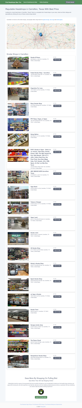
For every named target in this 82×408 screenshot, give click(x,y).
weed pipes (59, 19)
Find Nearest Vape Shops (26, 404)
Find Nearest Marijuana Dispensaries (53, 404)
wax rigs (52, 19)
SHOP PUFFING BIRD (41, 397)
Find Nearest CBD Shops (38, 404)
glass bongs (46, 19)
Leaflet (74, 48)
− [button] (8, 27)
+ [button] (8, 25)
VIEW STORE (57, 59)
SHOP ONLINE (71, 2)
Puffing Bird (42, 406)
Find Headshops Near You (13, 2)
